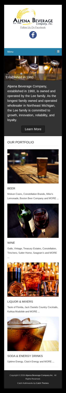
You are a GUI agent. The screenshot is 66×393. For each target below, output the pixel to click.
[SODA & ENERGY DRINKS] (33, 334)
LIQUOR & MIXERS (20, 301)
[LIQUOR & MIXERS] (33, 279)
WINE (11, 242)
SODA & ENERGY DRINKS (25, 356)
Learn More (33, 129)
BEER (11, 188)
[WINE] (33, 221)
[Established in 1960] (33, 68)
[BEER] (33, 166)
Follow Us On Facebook (33, 27)
